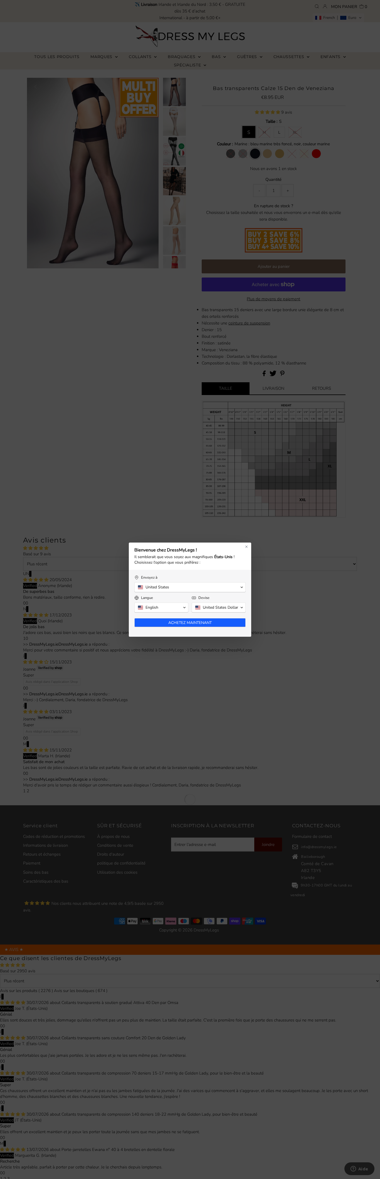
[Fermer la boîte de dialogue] (246, 547)
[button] (190, 587)
